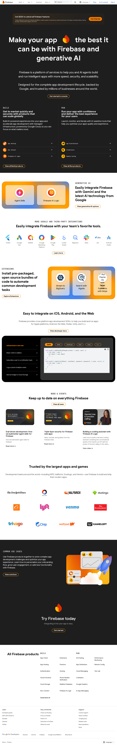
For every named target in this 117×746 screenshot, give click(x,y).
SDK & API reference (8, 715)
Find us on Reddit (45, 715)
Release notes (83, 721)
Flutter (8, 243)
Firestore (63, 664)
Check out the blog (45, 713)
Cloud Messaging (82, 671)
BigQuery (75, 243)
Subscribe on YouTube (46, 721)
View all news (58, 404)
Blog (94, 2)
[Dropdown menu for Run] (32, 2)
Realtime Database (66, 684)
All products (68, 735)
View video (87, 448)
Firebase (42, 735)
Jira (97, 243)
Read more (10, 446)
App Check (44, 658)
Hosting (62, 671)
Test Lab (97, 671)
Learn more (58, 253)
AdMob (30, 243)
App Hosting (44, 664)
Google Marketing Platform (41, 245)
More (46, 2)
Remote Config (99, 664)
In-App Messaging (82, 691)
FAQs (80, 727)
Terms (4, 742)
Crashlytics (80, 678)
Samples (4, 718)
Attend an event (45, 724)
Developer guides (7, 713)
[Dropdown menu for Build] (24, 2)
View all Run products (72, 166)
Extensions (63, 658)
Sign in (113, 2)
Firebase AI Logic (65, 691)
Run (29, 2)
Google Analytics (82, 684)
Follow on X (43, 718)
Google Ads (19, 244)
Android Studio (109, 244)
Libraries (4, 721)
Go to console (103, 2)
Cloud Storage (45, 684)
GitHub (4, 724)
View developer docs (58, 331)
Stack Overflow (83, 715)
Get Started (95, 19)
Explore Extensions (11, 296)
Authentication (45, 671)
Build (20, 2)
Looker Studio (64, 244)
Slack (86, 243)
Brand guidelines (83, 724)
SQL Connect (44, 691)
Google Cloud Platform (54, 735)
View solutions (11, 575)
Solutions (39, 2)
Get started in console (58, 96)
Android (25, 735)
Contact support (83, 713)
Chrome (33, 735)
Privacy (9, 742)
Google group (83, 718)
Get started (58, 630)
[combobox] (63, 2)
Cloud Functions (45, 678)
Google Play (52, 244)
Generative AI (45, 698)
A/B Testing (80, 658)
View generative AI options (88, 206)
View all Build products (14, 166)
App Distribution (81, 664)
